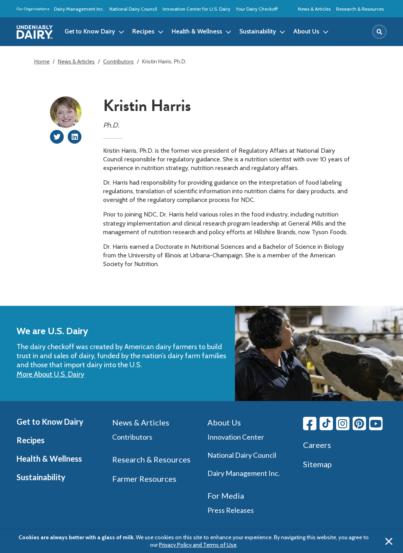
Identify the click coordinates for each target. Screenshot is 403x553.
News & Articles (314, 9)
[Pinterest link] (359, 423)
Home (42, 61)
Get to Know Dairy (50, 421)
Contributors (118, 61)
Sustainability (41, 477)
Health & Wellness (49, 458)
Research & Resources (360, 9)
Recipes (30, 440)
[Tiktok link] (326, 423)
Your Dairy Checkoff (257, 9)
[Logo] (35, 31)
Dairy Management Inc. (79, 9)
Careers (317, 444)
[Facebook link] (309, 423)
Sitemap (317, 464)
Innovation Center (235, 437)
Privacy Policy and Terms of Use (198, 544)
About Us (224, 422)
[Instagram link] (342, 423)
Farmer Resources (144, 478)
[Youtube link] (376, 423)
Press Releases (230, 510)
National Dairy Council (133, 9)
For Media (225, 495)
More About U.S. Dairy (50, 374)
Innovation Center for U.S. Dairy (196, 9)
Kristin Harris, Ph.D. (164, 61)
